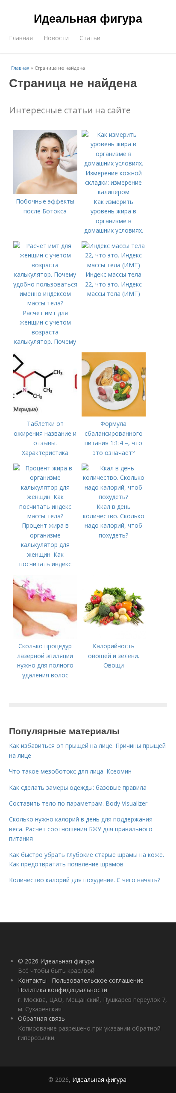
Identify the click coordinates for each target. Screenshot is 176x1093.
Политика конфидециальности (62, 990)
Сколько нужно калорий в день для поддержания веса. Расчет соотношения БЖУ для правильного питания (81, 828)
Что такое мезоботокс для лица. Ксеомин (70, 771)
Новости (56, 38)
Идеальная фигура (88, 18)
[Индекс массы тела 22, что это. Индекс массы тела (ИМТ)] (114, 265)
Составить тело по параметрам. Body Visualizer (78, 803)
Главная (21, 38)
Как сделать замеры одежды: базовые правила (78, 787)
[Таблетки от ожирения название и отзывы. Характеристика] (45, 414)
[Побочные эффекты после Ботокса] (45, 192)
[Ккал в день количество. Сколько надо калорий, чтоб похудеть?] (114, 497)
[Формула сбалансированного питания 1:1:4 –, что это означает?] (114, 414)
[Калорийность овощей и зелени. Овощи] (114, 636)
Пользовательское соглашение (98, 980)
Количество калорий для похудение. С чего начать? (84, 880)
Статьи (89, 38)
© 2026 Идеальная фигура (56, 961)
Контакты (32, 980)
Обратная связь (41, 1018)
